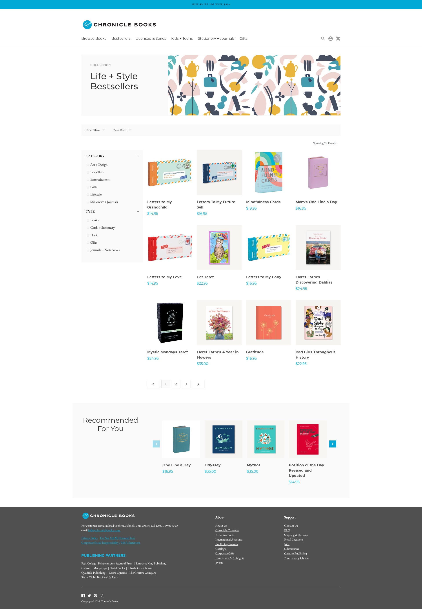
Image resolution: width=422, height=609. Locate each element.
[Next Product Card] (332, 443)
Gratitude (255, 352)
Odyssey (213, 465)
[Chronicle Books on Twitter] (89, 595)
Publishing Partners (226, 544)
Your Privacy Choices (296, 558)
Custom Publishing (295, 553)
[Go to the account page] (330, 38)
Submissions (291, 549)
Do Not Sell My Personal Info (117, 538)
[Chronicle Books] (119, 24)
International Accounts (229, 539)
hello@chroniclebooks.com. (104, 530)
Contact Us (291, 526)
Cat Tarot (205, 277)
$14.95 (152, 214)
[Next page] (198, 384)
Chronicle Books (109, 601)
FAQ (287, 530)
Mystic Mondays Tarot (167, 352)
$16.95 (202, 214)
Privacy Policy (89, 538)
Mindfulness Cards (263, 202)
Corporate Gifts (224, 553)
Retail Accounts (224, 535)
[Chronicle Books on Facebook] (83, 595)
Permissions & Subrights (229, 558)
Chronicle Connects (227, 530)
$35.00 (202, 364)
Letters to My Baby (263, 277)
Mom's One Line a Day (316, 202)
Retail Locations (293, 539)
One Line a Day (176, 465)
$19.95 (251, 208)
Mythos (253, 465)
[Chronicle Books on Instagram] (101, 595)
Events (219, 562)
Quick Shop (170, 186)
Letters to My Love (164, 277)
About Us (221, 526)
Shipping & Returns (296, 535)
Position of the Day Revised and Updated (306, 470)
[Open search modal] (323, 38)
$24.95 (301, 289)
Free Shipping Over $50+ (211, 4)
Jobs (286, 544)
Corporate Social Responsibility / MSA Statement (110, 542)
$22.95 (202, 283)
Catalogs (220, 549)
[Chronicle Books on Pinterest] (95, 595)
